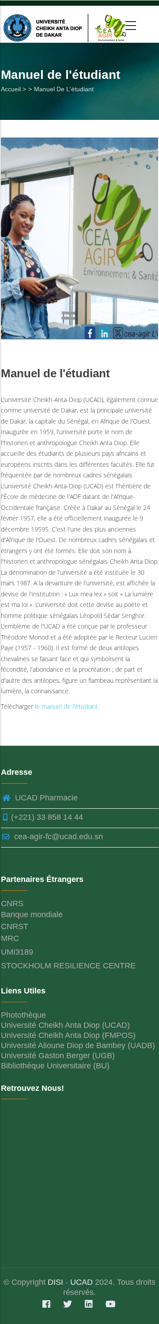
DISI (56, 1282)
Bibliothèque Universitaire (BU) (55, 1065)
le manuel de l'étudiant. (67, 706)
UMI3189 (17, 952)
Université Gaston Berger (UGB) (58, 1055)
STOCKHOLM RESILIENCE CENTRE (68, 965)
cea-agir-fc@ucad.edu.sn (57, 836)
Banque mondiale (32, 914)
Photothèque (23, 1015)
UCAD (81, 1282)
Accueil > (13, 89)
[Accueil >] (66, 24)
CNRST (14, 926)
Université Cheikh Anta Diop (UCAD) (65, 1025)
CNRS (12, 903)
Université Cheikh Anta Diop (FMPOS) (68, 1035)
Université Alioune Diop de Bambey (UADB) (78, 1045)
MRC (10, 938)
